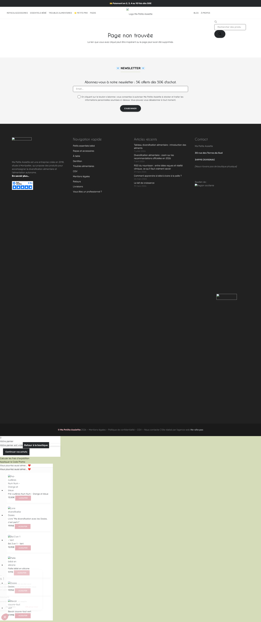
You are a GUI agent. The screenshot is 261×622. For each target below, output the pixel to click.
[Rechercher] (219, 34)
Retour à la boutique (36, 445)
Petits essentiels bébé (84, 145)
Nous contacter (152, 429)
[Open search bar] (215, 22)
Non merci (13, 607)
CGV (75, 171)
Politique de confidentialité (121, 429)
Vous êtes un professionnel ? (87, 191)
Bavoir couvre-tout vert (19, 611)
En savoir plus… (20, 176)
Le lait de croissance (144, 183)
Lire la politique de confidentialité (19, 597)
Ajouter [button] (23, 498)
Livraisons (78, 186)
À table (76, 156)
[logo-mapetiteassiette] (139, 13)
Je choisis (35, 607)
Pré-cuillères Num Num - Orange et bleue (28, 494)
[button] (29, 13)
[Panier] (252, 13)
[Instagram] (7, 3)
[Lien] (248, 12)
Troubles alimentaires (83, 166)
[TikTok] (11, 3)
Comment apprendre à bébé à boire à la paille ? (158, 175)
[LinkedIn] (18, 3)
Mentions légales (81, 176)
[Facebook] (15, 3)
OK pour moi (56, 607)
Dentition (77, 161)
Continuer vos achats (16, 452)
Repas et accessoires (83, 151)
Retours (77, 181)
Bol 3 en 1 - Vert (16, 543)
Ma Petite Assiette (70, 429)
